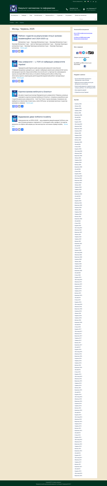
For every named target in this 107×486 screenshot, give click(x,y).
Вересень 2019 (78, 284)
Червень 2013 (78, 423)
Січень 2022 (78, 223)
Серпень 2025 (78, 130)
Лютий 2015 (78, 392)
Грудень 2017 (78, 329)
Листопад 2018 (78, 304)
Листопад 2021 (78, 227)
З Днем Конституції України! (81, 92)
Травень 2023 (78, 189)
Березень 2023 (78, 194)
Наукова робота (49, 15)
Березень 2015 (78, 390)
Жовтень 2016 (78, 354)
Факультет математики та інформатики (36, 8)
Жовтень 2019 (78, 281)
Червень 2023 (78, 187)
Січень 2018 (78, 326)
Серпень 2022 (78, 207)
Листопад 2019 (78, 279)
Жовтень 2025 (78, 126)
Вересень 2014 (78, 401)
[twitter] (93, 1)
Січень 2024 (78, 171)
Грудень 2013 (78, 414)
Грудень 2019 (78, 277)
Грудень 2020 (78, 250)
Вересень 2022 (78, 205)
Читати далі (23, 48)
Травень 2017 (78, 340)
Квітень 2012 (78, 448)
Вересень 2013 (78, 421)
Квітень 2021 (78, 241)
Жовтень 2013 (78, 419)
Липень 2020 (78, 261)
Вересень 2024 (78, 155)
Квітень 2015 (78, 387)
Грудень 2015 (78, 374)
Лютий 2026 (78, 117)
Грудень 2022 (78, 200)
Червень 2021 (78, 236)
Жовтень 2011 (78, 459)
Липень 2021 (78, 234)
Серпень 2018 (78, 311)
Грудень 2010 (78, 471)
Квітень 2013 (78, 428)
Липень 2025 (78, 133)
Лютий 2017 (78, 347)
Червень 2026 (78, 108)
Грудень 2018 (78, 302)
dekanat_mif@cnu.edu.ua (75, 10)
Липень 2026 (78, 106)
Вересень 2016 (78, 356)
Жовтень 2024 (78, 153)
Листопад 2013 (78, 417)
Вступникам (69, 15)
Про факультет (14, 15)
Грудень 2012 (78, 437)
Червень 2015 (78, 383)
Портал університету (78, 1)
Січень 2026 (78, 119)
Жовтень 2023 (78, 178)
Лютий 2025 (78, 144)
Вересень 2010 (78, 475)
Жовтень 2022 (78, 203)
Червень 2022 (78, 212)
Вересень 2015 (78, 381)
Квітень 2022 (78, 216)
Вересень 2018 (78, 308)
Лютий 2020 (78, 272)
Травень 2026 (78, 110)
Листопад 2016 (78, 351)
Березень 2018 (78, 322)
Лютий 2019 (78, 297)
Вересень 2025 (78, 128)
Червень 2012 (78, 446)
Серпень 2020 (78, 259)
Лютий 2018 (78, 324)
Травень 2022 (78, 214)
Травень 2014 (78, 405)
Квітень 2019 (78, 293)
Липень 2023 (78, 185)
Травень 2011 (78, 462)
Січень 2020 (78, 275)
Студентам (59, 15)
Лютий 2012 (78, 453)
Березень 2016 (78, 367)
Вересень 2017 (78, 336)
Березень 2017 (78, 345)
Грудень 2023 (78, 173)
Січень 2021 (78, 248)
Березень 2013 (78, 430)
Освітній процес (38, 15)
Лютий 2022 (78, 221)
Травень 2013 (78, 426)
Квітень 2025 (78, 139)
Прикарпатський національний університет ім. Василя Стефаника (51, 484)
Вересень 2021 (78, 232)
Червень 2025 (78, 135)
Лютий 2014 (78, 412)
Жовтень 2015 (78, 378)
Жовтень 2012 (78, 441)
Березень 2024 (78, 167)
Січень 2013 (78, 435)
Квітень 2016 (78, 365)
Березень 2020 (78, 270)
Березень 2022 (78, 218)
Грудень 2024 (78, 148)
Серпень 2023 (78, 182)
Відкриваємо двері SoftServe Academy (34, 117)
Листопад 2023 (78, 176)
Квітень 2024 (78, 164)
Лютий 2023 (78, 196)
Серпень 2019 (78, 286)
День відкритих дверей (80, 90)
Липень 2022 (78, 209)
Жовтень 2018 (78, 306)
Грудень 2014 (78, 394)
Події (30, 15)
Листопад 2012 (78, 439)
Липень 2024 (78, 158)
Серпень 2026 (78, 103)
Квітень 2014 (78, 408)
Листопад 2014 (78, 396)
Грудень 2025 (78, 121)
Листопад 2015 (78, 376)
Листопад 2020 (78, 252)
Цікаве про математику (80, 15)
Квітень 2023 (78, 191)
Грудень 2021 (78, 225)
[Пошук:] (88, 19)
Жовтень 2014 (78, 399)
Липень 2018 (78, 313)
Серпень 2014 (78, 403)
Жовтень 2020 (78, 254)
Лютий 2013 (78, 432)
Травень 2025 (78, 137)
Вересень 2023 (78, 180)
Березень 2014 (78, 410)
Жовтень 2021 (78, 230)
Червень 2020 (78, 263)
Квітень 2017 (78, 342)
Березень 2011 (78, 466)
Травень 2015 (78, 385)
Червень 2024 (78, 160)
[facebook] (90, 1)
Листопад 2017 (78, 331)
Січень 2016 (78, 372)
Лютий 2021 (78, 245)
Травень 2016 (78, 363)
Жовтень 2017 (78, 333)
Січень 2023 (78, 198)
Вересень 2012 (78, 444)
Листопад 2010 (78, 473)
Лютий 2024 (78, 169)
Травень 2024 (78, 162)
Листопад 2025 (78, 124)
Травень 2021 (78, 239)
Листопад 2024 (78, 151)
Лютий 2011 (78, 468)
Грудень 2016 (78, 349)
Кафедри (24, 15)
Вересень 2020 (78, 257)
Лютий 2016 (78, 369)
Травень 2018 (78, 317)
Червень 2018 (78, 315)
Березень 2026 (78, 115)
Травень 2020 (78, 266)
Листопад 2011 (78, 457)
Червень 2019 (78, 288)
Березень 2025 (78, 142)
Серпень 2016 (78, 358)
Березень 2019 (78, 295)
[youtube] (96, 1)
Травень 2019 (78, 290)
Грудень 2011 (78, 455)
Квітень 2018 (78, 320)
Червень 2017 (78, 338)
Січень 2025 (78, 146)
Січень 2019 (78, 299)
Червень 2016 (78, 360)
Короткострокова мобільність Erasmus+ (35, 92)
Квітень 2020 (78, 268)
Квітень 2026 (78, 112)
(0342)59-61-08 (74, 8)
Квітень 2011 (78, 464)
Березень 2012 (78, 450)
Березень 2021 (78, 243)
